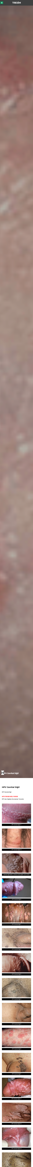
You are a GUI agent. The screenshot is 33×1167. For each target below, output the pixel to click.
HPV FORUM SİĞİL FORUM (10, 796)
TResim (16, 2)
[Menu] (1, 2)
